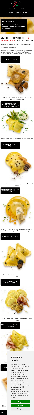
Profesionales (11, 15)
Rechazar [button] (20, 405)
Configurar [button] (20, 409)
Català (22, 8)
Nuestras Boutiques (15, 12)
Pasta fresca (25, 12)
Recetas (18, 15)
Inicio (6, 12)
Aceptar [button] (20, 402)
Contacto (24, 15)
